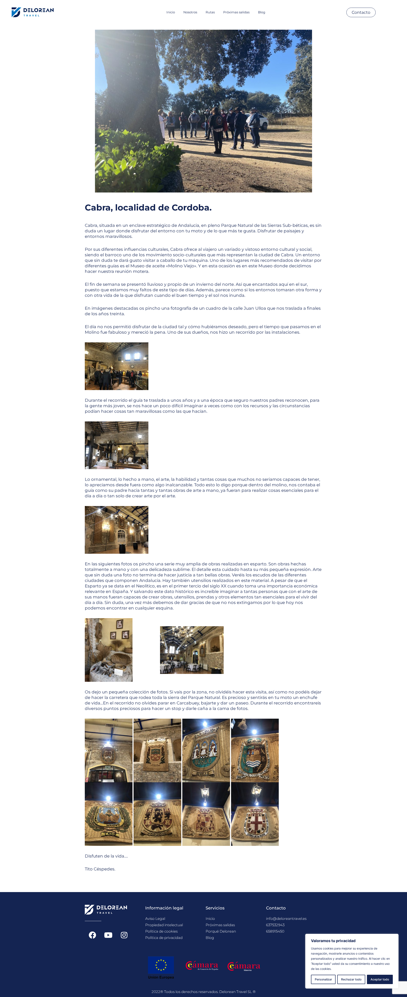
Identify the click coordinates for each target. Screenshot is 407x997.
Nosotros (190, 12)
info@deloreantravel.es (286, 918)
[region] (352, 961)
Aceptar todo (380, 979)
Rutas (210, 12)
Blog (261, 12)
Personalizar (323, 979)
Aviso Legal (155, 918)
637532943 (275, 925)
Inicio (170, 12)
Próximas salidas (236, 12)
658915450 (275, 931)
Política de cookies (161, 931)
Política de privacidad (164, 938)
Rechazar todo (351, 979)
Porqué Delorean (221, 931)
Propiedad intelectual (164, 925)
